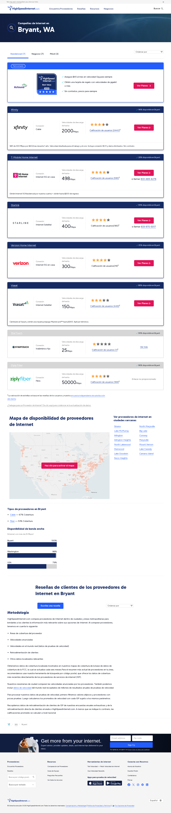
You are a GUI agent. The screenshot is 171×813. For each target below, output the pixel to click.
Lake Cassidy (145, 449)
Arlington (118, 435)
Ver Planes (141, 85)
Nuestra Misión (133, 771)
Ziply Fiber (17, 365)
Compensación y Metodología (76, 806)
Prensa (130, 780)
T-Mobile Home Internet (24, 157)
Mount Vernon (146, 444)
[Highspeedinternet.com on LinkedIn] (147, 785)
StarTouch (16, 333)
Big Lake (143, 431)
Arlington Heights (122, 440)
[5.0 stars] (107, 124)
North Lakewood (122, 444)
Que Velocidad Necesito (96, 771)
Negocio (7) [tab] (38, 54)
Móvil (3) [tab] (54, 54)
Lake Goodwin (121, 453)
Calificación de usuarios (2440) (105, 130)
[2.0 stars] (96, 124)
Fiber (12, 521)
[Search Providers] (33, 777)
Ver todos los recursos (54, 780)
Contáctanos (132, 775)
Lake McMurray (121, 431)
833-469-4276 (148, 178)
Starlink (15, 205)
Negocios (108, 8)
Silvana (117, 426)
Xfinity (14, 109)
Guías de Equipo (53, 771)
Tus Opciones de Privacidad (124, 806)
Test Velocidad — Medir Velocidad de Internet (104, 766)
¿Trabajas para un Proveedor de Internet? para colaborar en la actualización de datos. (49, 405)
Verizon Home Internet (23, 245)
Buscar (157, 8)
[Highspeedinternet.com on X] (133, 785)
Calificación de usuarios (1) (104, 350)
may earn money (15, 2)
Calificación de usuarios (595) (105, 178)
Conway (143, 435)
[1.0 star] (92, 124)
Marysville (144, 440)
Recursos (94, 8)
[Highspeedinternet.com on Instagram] (138, 785)
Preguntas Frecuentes (55, 775)
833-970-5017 (148, 226)
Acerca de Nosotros (134, 766)
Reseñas (81, 8)
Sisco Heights (121, 458)
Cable (12, 514)
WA (16, 724)
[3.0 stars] (99, 124)
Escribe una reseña (50, 605)
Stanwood (119, 449)
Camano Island (146, 453)
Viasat (14, 285)
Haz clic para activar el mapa (59, 465)
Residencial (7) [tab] (18, 54)
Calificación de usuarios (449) (104, 306)
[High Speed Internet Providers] (23, 8)
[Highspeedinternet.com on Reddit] (142, 785)
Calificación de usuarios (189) (105, 382)
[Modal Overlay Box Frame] (85, 743)
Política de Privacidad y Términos (99, 806)
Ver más (144, 347)
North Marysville (147, 426)
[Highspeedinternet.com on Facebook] (129, 785)
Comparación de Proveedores (57, 766)
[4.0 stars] (103, 124)
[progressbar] (32, 544)
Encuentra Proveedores (61, 8)
